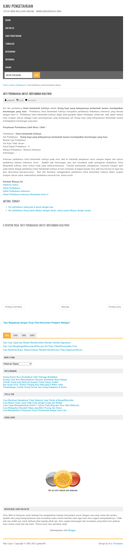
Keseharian (10, 51)
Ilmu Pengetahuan (13, 35)
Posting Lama (115, 307)
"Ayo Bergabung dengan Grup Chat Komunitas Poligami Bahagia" (36, 322)
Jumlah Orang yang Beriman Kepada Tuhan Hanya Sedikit (30, 382)
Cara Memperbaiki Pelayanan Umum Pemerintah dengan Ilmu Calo (34, 410)
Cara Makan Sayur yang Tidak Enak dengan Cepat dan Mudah (32, 403)
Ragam (8, 67)
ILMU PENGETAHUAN (18, 6)
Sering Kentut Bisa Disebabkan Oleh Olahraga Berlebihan (30, 377)
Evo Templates (116, 543)
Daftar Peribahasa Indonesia (16, 191)
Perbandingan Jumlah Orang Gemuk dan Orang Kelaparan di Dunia (34, 387)
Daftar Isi (9, 28)
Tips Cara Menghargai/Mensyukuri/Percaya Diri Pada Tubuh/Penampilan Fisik (40, 346)
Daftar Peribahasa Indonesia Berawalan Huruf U (25, 194)
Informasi (9, 59)
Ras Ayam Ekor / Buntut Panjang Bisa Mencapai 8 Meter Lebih (33, 384)
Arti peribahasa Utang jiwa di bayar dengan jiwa (30, 207)
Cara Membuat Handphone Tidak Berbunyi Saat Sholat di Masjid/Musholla (38, 400)
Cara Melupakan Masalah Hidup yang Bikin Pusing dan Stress (32, 408)
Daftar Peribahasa (11, 188)
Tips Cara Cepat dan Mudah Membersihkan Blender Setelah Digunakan (37, 342)
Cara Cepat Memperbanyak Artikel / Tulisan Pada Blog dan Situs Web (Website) (41, 405)
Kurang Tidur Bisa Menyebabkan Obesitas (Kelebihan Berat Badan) (35, 379)
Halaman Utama (10, 185)
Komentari (32, 100)
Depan (7, 20)
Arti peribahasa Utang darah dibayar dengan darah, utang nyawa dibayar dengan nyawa (49, 210)
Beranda (65, 307)
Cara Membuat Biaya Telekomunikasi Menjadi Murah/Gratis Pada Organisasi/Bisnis (42, 350)
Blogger (71, 530)
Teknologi (9, 43)
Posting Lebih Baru (13, 307)
